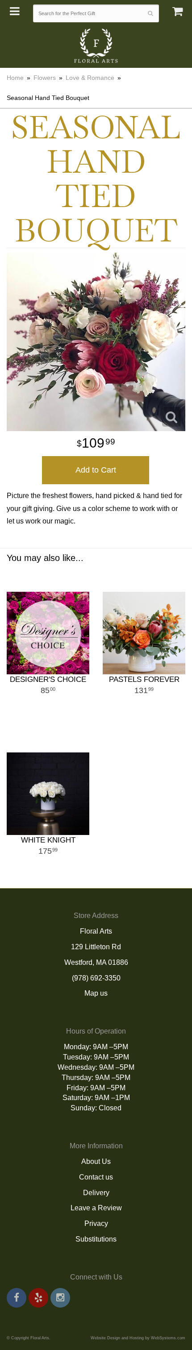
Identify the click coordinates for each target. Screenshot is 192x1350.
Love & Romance (90, 77)
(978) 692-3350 (96, 978)
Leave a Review (96, 1208)
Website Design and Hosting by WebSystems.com (138, 1338)
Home (15, 77)
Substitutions (96, 1239)
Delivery (96, 1192)
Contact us (96, 1177)
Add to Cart (95, 469)
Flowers (44, 77)
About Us (96, 1161)
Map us (96, 993)
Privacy (96, 1223)
